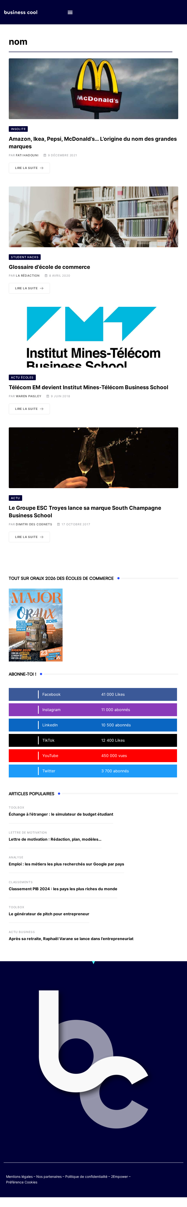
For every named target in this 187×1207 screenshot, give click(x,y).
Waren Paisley (28, 396)
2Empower (119, 1176)
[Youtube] (179, 1175)
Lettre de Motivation (28, 832)
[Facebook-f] (169, 1175)
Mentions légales (19, 1176)
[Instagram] (169, 1179)
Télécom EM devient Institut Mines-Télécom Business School (88, 387)
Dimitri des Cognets (34, 524)
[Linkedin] (179, 1179)
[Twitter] (160, 1175)
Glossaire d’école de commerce (49, 267)
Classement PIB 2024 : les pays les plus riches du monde (63, 888)
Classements (21, 882)
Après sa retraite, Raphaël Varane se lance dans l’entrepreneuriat (71, 938)
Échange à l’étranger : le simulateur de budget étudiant (61, 814)
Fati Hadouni (27, 155)
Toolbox (16, 807)
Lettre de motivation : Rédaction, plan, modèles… (55, 839)
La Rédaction (28, 275)
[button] (70, 12)
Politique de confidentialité (86, 1176)
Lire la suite (26, 168)
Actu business (22, 932)
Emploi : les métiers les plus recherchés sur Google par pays (66, 864)
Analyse (16, 857)
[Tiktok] (160, 1179)
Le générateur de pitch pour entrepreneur (49, 913)
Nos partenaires (49, 1176)
